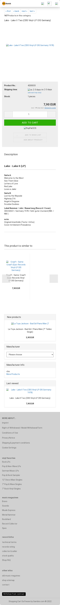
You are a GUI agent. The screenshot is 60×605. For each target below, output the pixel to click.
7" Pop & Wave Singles (12, 484)
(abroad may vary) (34, 93)
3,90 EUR (30, 337)
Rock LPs (6, 462)
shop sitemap (8, 580)
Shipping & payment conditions (16, 443)
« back (16, 11)
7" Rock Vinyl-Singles (11, 489)
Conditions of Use (10, 433)
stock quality (8, 556)
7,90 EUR (30, 403)
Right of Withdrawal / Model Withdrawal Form (22, 428)
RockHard (6, 519)
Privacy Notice (8, 438)
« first (8, 11)
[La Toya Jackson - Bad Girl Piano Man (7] (30, 323)
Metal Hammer (8, 515)
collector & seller (9, 551)
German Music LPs (10, 471)
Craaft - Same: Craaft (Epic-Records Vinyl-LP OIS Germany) (16, 278)
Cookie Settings (9, 448)
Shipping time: (10, 89)
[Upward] (52, 601)
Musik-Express (8, 510)
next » (24, 11)
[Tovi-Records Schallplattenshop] (5, 3)
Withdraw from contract (13, 594)
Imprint (5, 423)
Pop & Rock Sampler (11, 475)
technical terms (9, 542)
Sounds (5, 506)
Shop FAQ (6, 560)
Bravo (4, 501)
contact (5, 585)
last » (32, 11)
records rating (8, 547)
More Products (13, 374)
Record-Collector (9, 524)
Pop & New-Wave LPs (11, 466)
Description (11, 154)
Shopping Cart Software (19, 601)
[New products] (53, 317)
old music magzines (11, 576)
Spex (4, 528)
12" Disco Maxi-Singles (12, 480)
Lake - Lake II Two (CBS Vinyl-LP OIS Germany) (30, 398)
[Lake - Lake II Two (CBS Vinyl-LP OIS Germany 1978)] (30, 45)
